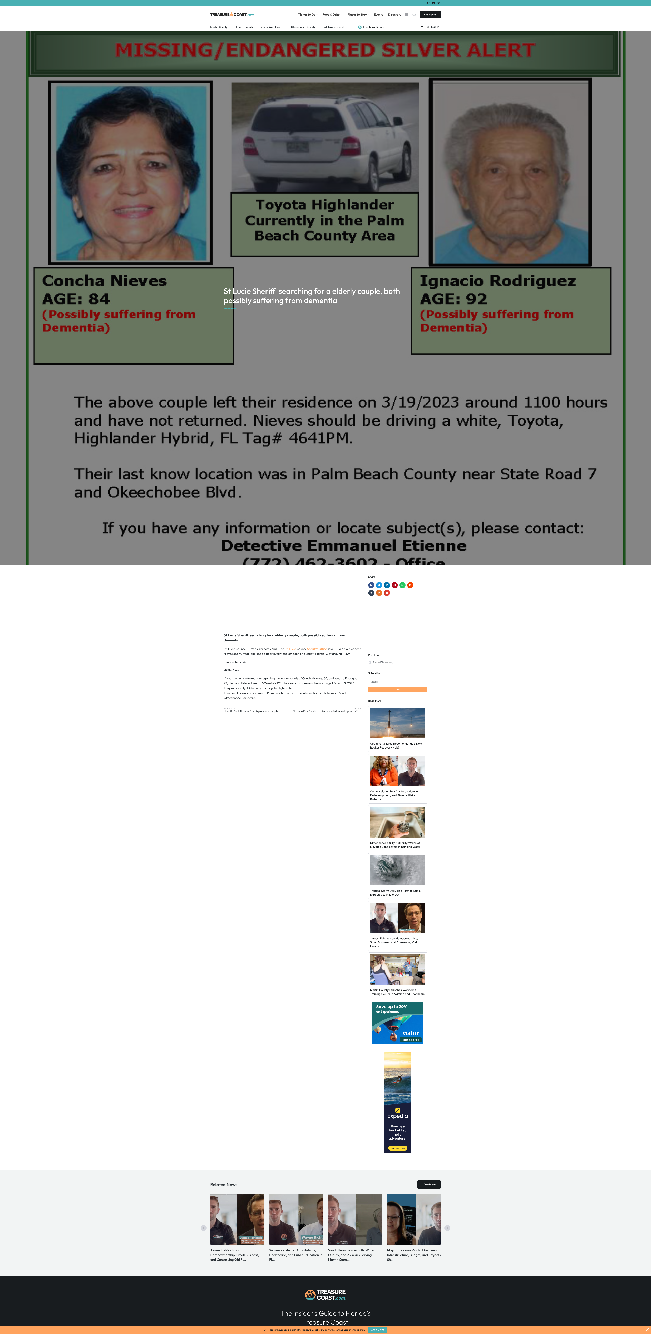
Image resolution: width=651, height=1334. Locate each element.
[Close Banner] (647, 1330)
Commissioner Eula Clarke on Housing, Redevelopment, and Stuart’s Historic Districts (395, 795)
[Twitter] (439, 3)
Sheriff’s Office (316, 649)
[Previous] (204, 1228)
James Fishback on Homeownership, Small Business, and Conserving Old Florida (394, 942)
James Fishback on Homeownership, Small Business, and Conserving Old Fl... (352, 1255)
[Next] (447, 1228)
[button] (422, 27)
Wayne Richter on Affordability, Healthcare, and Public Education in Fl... (413, 1255)
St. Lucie (290, 649)
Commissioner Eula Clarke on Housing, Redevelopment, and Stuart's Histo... (291, 1255)
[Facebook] (428, 3)
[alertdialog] (325, 1330)
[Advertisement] (292, 602)
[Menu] (407, 14)
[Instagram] (433, 3)
